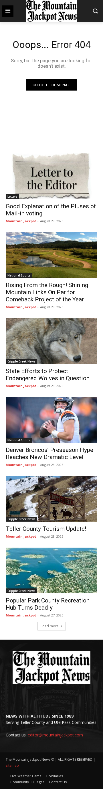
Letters (12, 197)
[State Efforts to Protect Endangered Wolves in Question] (51, 341)
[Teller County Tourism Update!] (51, 499)
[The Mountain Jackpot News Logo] (51, 11)
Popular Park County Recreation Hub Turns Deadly (48, 604)
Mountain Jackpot (21, 221)
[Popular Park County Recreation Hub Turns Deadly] (51, 570)
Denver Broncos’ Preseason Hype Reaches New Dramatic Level (49, 453)
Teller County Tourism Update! (46, 528)
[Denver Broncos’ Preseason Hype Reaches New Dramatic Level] (51, 420)
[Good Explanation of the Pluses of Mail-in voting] (51, 176)
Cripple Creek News (21, 361)
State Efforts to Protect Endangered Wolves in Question (48, 375)
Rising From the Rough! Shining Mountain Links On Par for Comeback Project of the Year (47, 292)
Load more (50, 626)
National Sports (19, 275)
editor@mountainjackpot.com (55, 735)
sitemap (12, 765)
